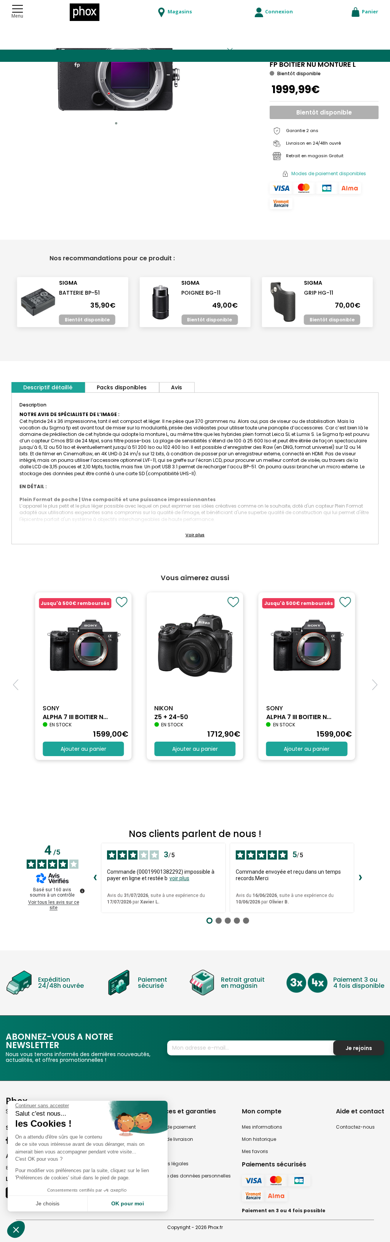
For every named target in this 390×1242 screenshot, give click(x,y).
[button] (116, 123)
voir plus (179, 878)
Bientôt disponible (324, 112)
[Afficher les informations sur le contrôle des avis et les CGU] (82, 891)
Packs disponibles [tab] (122, 387)
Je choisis (47, 1203)
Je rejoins (358, 1048)
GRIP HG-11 (318, 293)
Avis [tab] (176, 387)
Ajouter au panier (83, 749)
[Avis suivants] (360, 878)
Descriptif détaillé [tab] (47, 387)
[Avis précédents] (95, 878)
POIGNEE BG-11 (201, 293)
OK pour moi (127, 1203)
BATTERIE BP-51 (79, 293)
